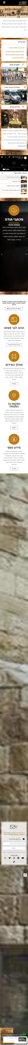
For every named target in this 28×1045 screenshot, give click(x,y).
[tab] (14, 177)
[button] (2, 254)
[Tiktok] (14, 862)
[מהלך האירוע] (14, 356)
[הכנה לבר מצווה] (14, 319)
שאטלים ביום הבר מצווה (12, 87)
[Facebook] (18, 858)
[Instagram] (14, 858)
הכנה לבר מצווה (16, 181)
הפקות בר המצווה (14, 405)
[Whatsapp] (5, 858)
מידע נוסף (14, 447)
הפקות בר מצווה (14, 65)
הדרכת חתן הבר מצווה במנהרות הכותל (11, 190)
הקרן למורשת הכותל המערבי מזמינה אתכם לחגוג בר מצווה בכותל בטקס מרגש (15, 54)
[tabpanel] (14, 163)
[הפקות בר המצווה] (14, 395)
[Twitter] (10, 858)
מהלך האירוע (14, 365)
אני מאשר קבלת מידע (15, 839)
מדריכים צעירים (15, 107)
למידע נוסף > (21, 146)
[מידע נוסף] (14, 439)
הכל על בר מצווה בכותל (16, 47)
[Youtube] (23, 858)
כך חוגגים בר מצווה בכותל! (13, 177)
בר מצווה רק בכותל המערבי (13, 186)
